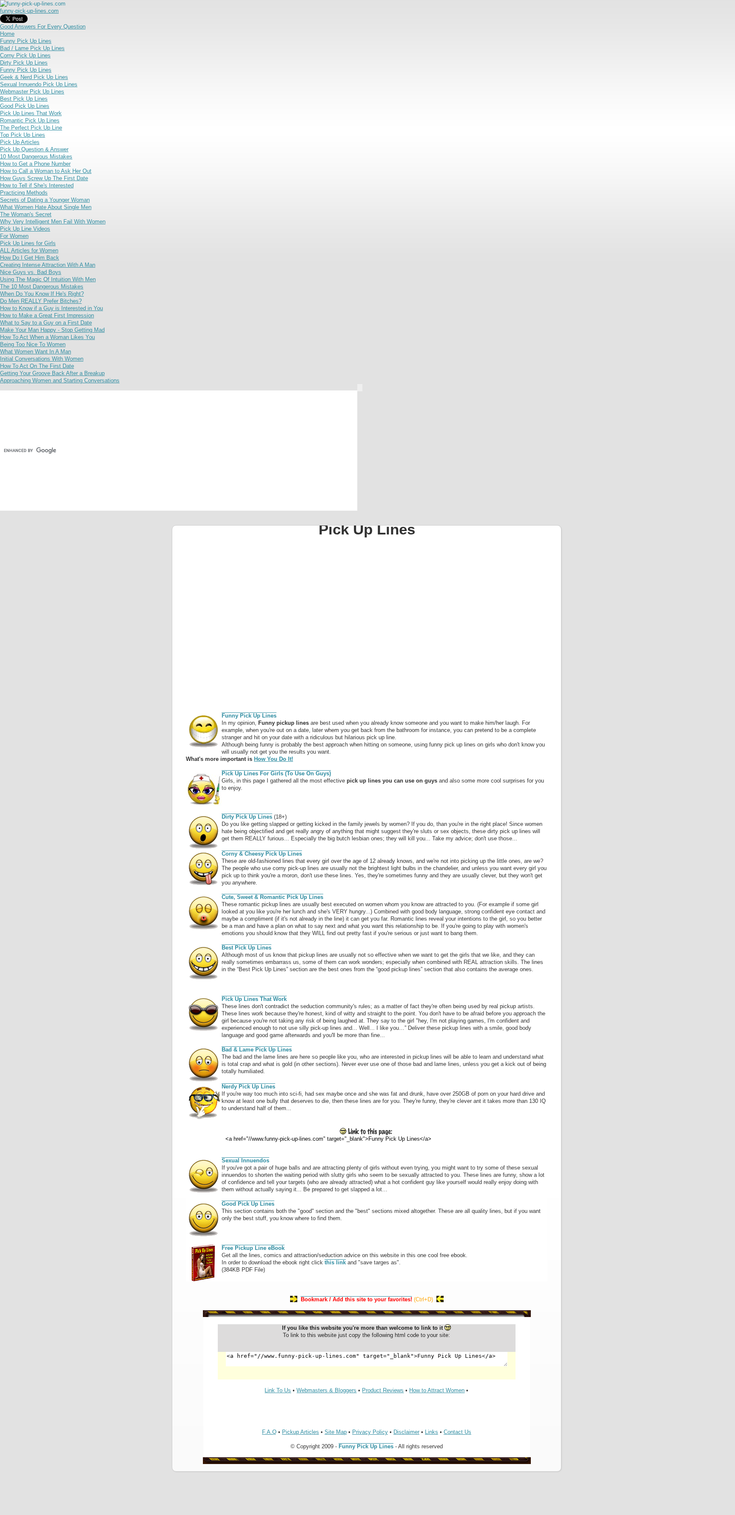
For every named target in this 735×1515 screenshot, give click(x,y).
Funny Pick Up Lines (25, 41)
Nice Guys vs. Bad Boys (30, 272)
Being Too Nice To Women (33, 344)
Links (431, 1432)
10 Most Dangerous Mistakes (36, 156)
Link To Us (278, 1390)
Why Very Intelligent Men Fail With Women (52, 221)
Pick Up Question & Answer (34, 149)
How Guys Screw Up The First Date (44, 178)
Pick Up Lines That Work (31, 113)
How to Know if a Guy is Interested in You (51, 308)
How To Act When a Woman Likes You (47, 337)
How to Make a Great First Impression (47, 315)
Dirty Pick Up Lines (24, 62)
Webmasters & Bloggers (326, 1390)
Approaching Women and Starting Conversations (60, 380)
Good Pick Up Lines (24, 106)
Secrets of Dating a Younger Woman (45, 200)
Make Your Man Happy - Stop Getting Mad (52, 330)
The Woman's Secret (25, 214)
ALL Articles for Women (29, 250)
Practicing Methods (24, 192)
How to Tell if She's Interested (37, 185)
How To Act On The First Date (37, 366)
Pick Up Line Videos (25, 229)
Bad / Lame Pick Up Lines (32, 48)
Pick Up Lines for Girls (28, 243)
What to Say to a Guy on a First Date (46, 322)
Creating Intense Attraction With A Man (47, 265)
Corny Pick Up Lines (25, 55)
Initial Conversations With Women (41, 359)
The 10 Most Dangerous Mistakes (41, 286)
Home (7, 34)
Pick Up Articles (20, 142)
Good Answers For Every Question (42, 26)
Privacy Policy (370, 1432)
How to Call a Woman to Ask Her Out (45, 171)
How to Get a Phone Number (35, 164)
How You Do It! (273, 759)
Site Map (336, 1432)
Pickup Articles (300, 1432)
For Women (14, 236)
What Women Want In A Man (35, 351)
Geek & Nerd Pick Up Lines (34, 77)
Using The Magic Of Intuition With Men (48, 279)
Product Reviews (383, 1390)
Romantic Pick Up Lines (30, 120)
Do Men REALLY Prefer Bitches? (41, 301)
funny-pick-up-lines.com (29, 11)
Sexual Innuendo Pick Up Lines (38, 84)
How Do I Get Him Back (29, 257)
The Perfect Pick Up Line (31, 127)
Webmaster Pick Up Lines (32, 91)
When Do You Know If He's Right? (42, 294)
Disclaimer (406, 1432)
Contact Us (457, 1432)
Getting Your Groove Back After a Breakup (52, 373)
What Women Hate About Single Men (45, 207)
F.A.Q (269, 1432)
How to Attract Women (436, 1390)
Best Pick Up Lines (24, 99)
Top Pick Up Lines (22, 135)
